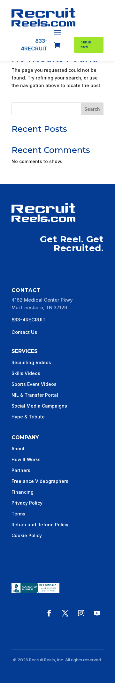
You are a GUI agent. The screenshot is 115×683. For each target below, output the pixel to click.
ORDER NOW (85, 45)
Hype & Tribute (28, 416)
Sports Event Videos (34, 384)
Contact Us (24, 332)
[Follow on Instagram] (81, 613)
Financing (23, 492)
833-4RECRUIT (29, 320)
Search (92, 109)
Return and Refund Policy (40, 524)
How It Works (26, 459)
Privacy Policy (27, 503)
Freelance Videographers (40, 481)
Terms (18, 513)
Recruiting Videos (31, 362)
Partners (21, 470)
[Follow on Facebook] (49, 613)
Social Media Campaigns (39, 406)
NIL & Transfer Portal (35, 395)
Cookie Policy (27, 535)
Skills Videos (26, 373)
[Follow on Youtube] (97, 613)
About (18, 448)
